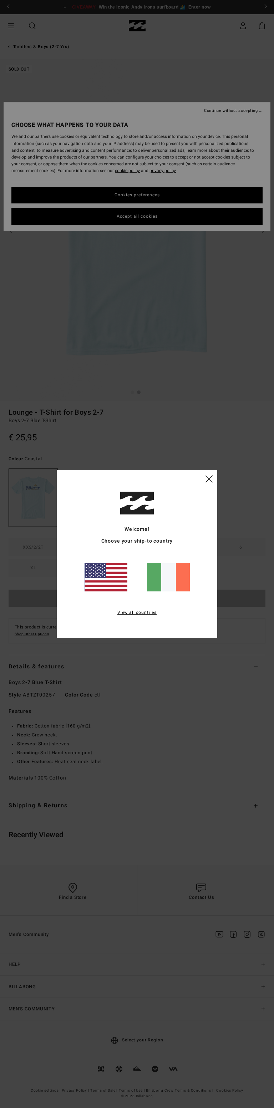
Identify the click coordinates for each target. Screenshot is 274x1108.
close (209, 478)
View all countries (137, 612)
